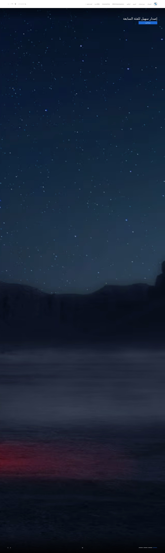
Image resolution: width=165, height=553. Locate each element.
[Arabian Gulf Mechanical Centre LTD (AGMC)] (155, 4)
